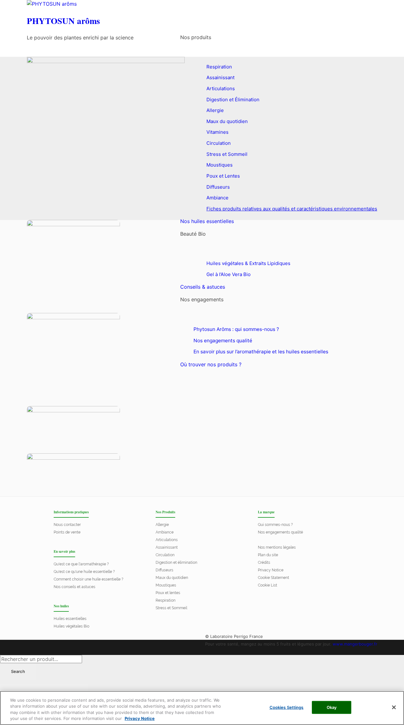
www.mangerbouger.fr (355, 643)
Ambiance (165, 532)
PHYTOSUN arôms (63, 21)
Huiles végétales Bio (71, 626)
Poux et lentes (168, 593)
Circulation (165, 555)
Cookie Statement (273, 577)
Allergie (162, 524)
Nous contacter (67, 524)
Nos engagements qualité (280, 532)
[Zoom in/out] (77, 690)
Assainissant (167, 547)
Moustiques (166, 585)
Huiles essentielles (70, 618)
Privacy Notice (270, 570)
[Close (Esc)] (11, 690)
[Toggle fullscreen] (55, 690)
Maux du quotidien (172, 577)
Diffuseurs (164, 570)
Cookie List (267, 585)
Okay (332, 707)
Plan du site (268, 555)
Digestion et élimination (176, 562)
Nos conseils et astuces (74, 587)
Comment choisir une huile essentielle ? (88, 579)
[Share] (33, 690)
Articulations (167, 540)
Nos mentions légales (277, 547)
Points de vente (67, 532)
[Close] (394, 707)
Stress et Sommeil (171, 608)
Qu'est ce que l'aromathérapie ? (81, 564)
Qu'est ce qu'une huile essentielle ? (84, 571)
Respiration (165, 600)
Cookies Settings (287, 707)
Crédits (264, 562)
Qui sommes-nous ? (275, 524)
